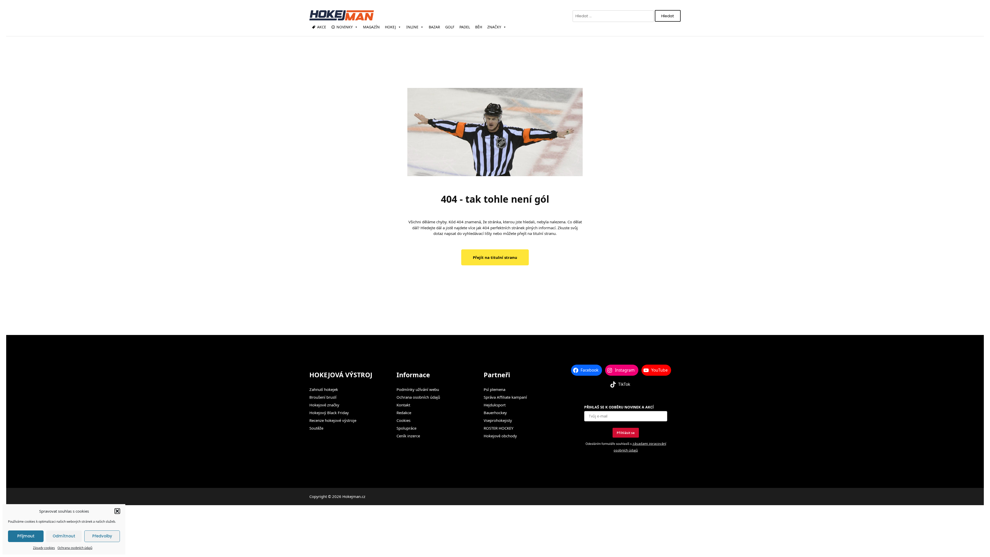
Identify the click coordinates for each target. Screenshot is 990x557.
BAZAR (434, 26)
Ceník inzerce (408, 435)
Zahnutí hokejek (323, 389)
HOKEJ (390, 26)
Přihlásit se (626, 432)
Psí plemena (494, 389)
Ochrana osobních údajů (74, 548)
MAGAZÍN (371, 26)
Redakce (404, 412)
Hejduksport (495, 404)
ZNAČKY (494, 26)
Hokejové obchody (500, 435)
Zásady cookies (44, 548)
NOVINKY (344, 26)
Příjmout (26, 536)
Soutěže (316, 428)
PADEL (464, 26)
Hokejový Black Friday (329, 412)
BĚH (478, 26)
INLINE (412, 26)
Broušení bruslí (322, 397)
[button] (117, 511)
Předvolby (102, 536)
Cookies (403, 420)
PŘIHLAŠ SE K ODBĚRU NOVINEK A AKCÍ (619, 407)
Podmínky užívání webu (418, 389)
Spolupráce (406, 428)
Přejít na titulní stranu (495, 257)
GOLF (449, 26)
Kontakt (403, 404)
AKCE (321, 26)
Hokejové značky (324, 404)
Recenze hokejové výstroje (332, 420)
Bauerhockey (495, 412)
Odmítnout (64, 536)
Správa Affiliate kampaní (505, 397)
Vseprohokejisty (498, 420)
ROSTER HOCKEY (498, 428)
